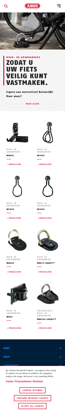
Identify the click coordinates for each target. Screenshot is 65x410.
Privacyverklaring (23, 381)
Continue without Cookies (32, 398)
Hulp (6, 356)
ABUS (6, 348)
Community (11, 365)
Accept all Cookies (32, 406)
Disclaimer (38, 381)
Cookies (9, 381)
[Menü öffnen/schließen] (59, 6)
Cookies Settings (32, 390)
